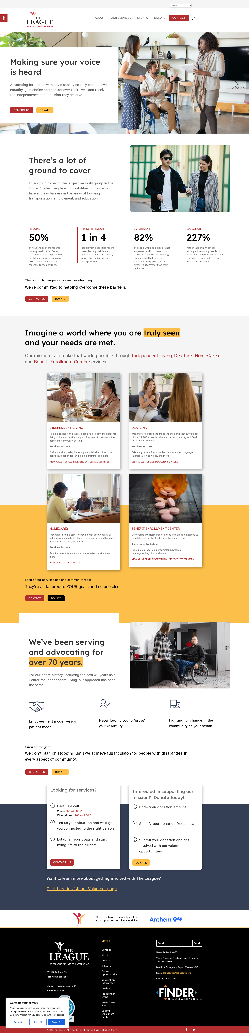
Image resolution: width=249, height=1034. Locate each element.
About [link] (100, 18)
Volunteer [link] (107, 966)
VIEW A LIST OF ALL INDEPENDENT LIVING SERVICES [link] (79, 461)
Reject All (38, 1022)
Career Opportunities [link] (109, 973)
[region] (37, 1013)
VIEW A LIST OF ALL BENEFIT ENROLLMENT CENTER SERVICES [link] (163, 559)
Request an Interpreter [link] (108, 982)
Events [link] (142, 18)
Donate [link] (160, 18)
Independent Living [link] (152, 356)
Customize (19, 1022)
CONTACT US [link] (22, 110)
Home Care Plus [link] (108, 1004)
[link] (3, 18)
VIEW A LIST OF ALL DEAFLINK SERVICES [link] (155, 461)
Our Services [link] (121, 18)
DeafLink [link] (183, 356)
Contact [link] (179, 18)
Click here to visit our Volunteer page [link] (82, 888)
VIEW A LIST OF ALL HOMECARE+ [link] (66, 562)
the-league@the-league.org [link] (177, 972)
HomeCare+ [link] (207, 356)
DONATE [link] (45, 110)
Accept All (56, 1022)
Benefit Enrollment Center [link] (61, 362)
